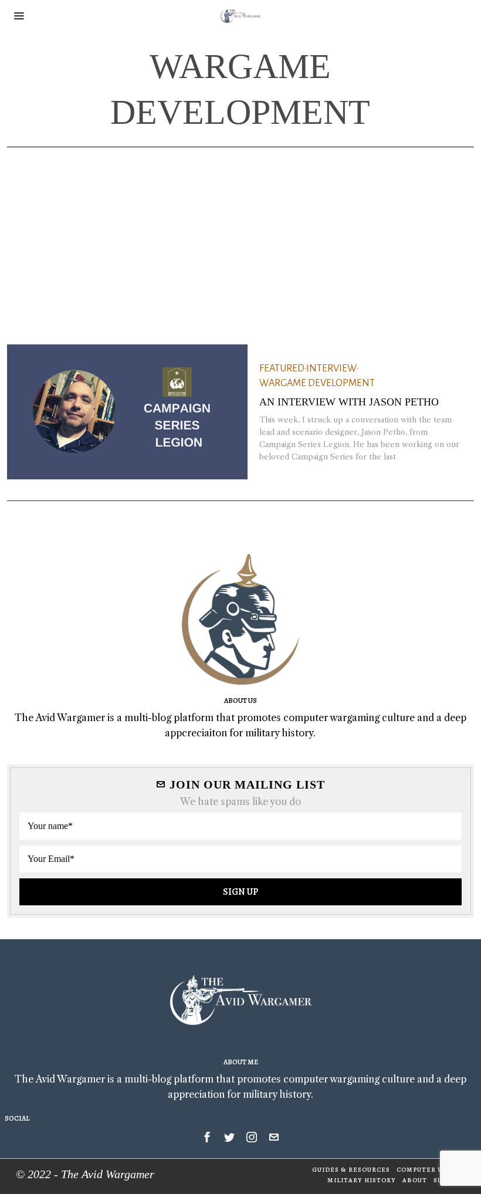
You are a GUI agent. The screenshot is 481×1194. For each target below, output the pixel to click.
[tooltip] (207, 1137)
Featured (281, 368)
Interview (331, 368)
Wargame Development (317, 383)
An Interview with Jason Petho (349, 402)
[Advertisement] (240, 235)
